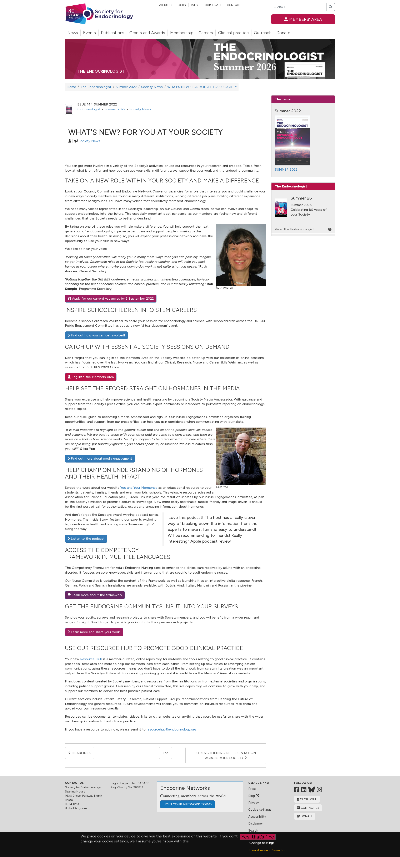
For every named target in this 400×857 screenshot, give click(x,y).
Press (195, 5)
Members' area (305, 19)
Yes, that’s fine (257, 837)
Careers (206, 32)
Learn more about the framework (96, 595)
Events (89, 32)
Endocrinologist (88, 109)
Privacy (253, 803)
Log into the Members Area (92, 377)
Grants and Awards (147, 32)
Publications (112, 32)
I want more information (267, 850)
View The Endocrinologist (294, 229)
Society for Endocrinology (83, 787)
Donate (283, 32)
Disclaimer (255, 823)
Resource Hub (91, 659)
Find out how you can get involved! (97, 335)
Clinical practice (233, 32)
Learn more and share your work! (95, 632)
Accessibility (257, 817)
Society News (140, 109)
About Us (166, 5)
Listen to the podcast (87, 539)
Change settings (262, 843)
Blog (252, 796)
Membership (181, 32)
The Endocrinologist (101, 71)
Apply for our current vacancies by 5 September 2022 (112, 298)
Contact (234, 5)
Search (253, 830)
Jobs (182, 5)
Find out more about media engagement (101, 458)
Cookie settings (259, 809)
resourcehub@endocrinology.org (171, 729)
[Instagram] (319, 789)
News (73, 32)
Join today (187, 804)
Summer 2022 (115, 109)
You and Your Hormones (138, 488)
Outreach (262, 32)
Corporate (213, 5)
